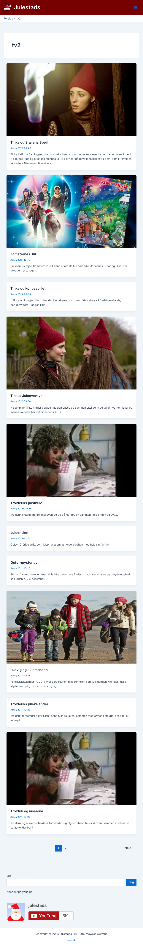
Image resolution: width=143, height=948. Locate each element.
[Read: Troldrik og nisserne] (72, 768)
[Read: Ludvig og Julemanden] (72, 626)
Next (130, 848)
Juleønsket (19, 533)
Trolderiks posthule (26, 503)
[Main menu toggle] (135, 7)
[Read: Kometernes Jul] (72, 211)
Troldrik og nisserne (26, 811)
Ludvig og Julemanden (29, 670)
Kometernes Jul (23, 254)
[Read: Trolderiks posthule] (72, 460)
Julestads (27, 7)
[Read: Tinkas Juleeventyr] (72, 352)
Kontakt (72, 940)
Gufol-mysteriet (23, 562)
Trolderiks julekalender (29, 704)
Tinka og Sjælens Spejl (29, 142)
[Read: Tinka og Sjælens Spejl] (72, 99)
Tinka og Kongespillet (28, 288)
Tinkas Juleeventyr (26, 396)
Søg (9, 875)
